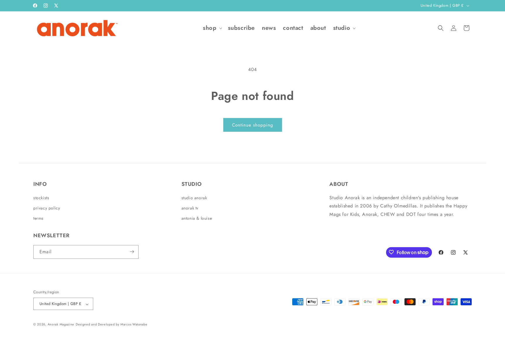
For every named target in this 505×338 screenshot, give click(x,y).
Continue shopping (252, 125)
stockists (41, 197)
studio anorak (194, 197)
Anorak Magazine (61, 324)
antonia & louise (196, 218)
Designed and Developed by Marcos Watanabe (112, 324)
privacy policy (46, 208)
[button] (211, 28)
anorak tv (189, 208)
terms (38, 218)
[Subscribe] (131, 252)
